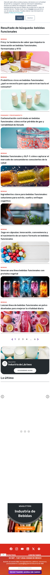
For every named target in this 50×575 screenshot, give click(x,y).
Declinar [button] (30, 18)
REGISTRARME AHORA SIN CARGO (25, 572)
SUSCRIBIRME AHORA (25, 370)
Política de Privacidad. (16, 13)
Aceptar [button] (19, 18)
